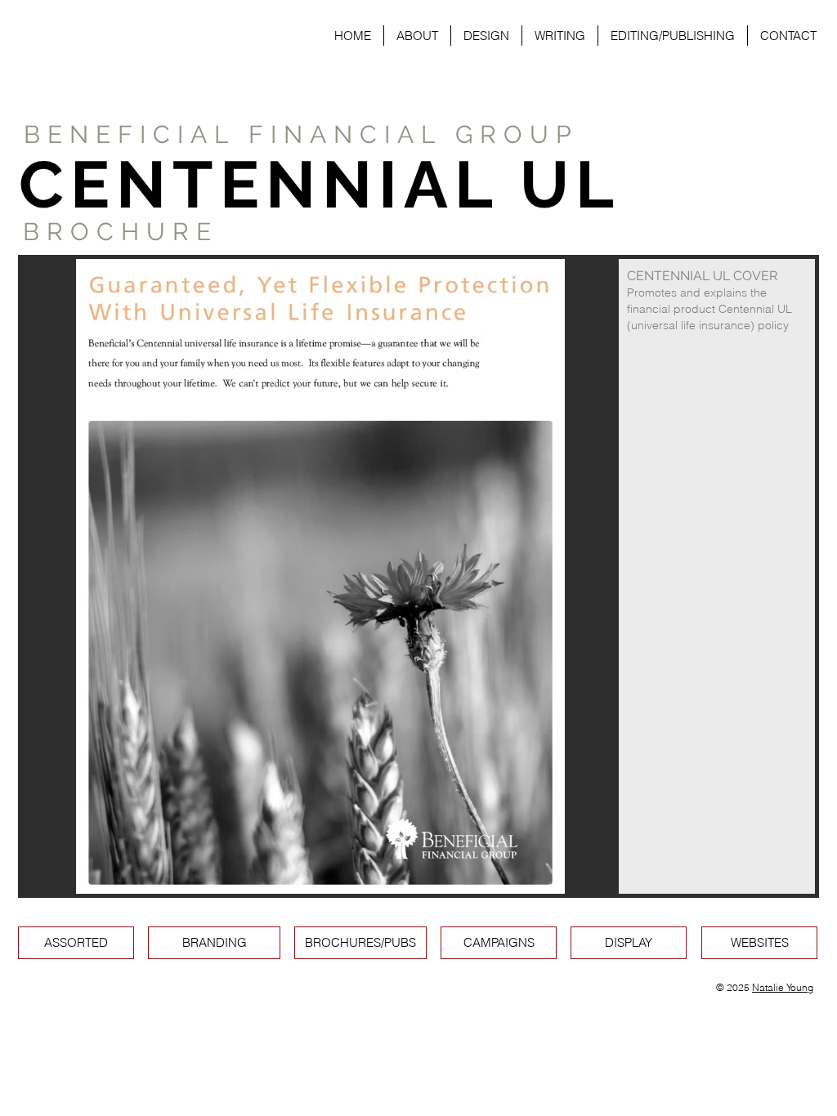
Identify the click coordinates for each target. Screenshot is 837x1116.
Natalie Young (782, 987)
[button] (418, 576)
